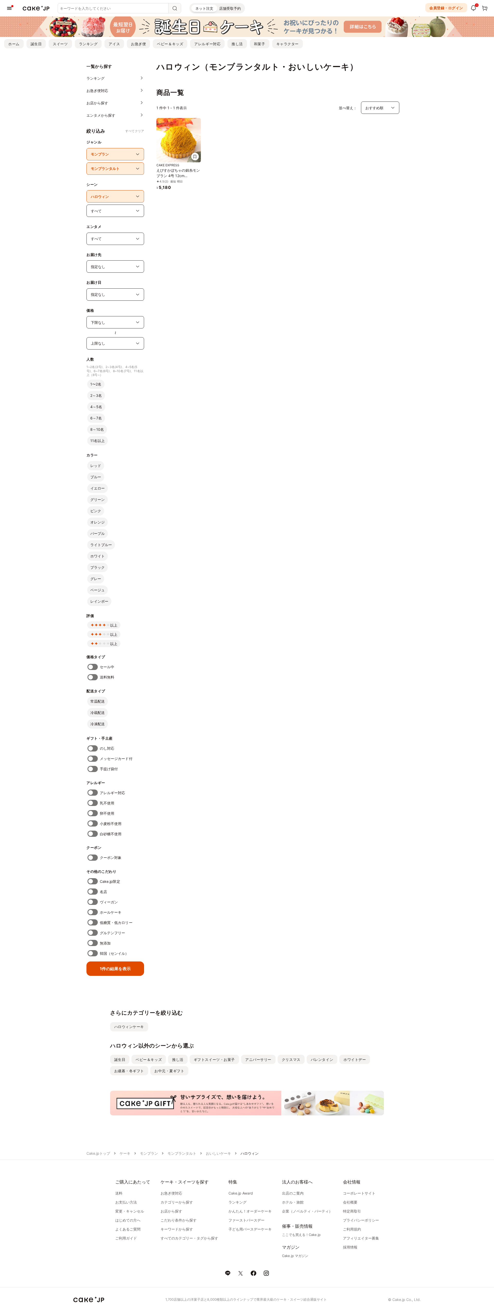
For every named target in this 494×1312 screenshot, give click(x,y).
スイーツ (60, 44)
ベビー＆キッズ (170, 44)
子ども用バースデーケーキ (250, 1229)
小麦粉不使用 (110, 823)
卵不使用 (107, 813)
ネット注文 (204, 8)
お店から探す (171, 1211)
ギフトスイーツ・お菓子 (214, 1059)
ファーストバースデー (246, 1220)
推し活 (237, 44)
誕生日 (36, 44)
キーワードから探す (177, 1229)
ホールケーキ (110, 912)
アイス (114, 44)
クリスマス (291, 1059)
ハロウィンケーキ (129, 1026)
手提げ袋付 (109, 769)
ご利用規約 (352, 1229)
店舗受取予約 (230, 8)
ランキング (88, 44)
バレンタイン (322, 1059)
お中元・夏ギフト (169, 1071)
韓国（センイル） (114, 953)
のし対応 (107, 748)
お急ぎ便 (138, 44)
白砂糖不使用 (110, 834)
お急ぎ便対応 (171, 1193)
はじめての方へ (127, 1220)
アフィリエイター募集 (361, 1238)
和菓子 (259, 44)
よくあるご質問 (127, 1229)
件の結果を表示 (115, 968)
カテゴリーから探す (177, 1202)
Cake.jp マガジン (295, 1256)
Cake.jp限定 (110, 881)
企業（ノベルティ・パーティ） (307, 1211)
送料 (118, 1193)
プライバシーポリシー (361, 1220)
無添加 (105, 943)
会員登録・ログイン (446, 8)
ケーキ (125, 1153)
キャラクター (287, 44)
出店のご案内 (293, 1193)
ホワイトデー (354, 1059)
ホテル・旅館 (293, 1202)
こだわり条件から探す (179, 1220)
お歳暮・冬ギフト (129, 1071)
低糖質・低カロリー (116, 922)
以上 (113, 625)
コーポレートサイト (359, 1193)
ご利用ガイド (126, 1238)
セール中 (107, 667)
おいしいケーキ (218, 1153)
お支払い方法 (126, 1202)
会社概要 (350, 1202)
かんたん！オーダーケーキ (250, 1211)
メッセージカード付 (116, 758)
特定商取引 (352, 1211)
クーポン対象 (110, 857)
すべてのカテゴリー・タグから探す (189, 1238)
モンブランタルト (181, 1153)
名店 (103, 891)
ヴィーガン (109, 902)
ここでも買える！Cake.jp (301, 1235)
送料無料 (107, 677)
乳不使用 (107, 803)
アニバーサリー (258, 1059)
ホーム (14, 44)
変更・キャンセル (129, 1211)
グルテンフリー (112, 933)
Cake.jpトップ (98, 1153)
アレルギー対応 (207, 44)
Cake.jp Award (240, 1193)
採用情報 (350, 1247)
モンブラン (149, 1153)
